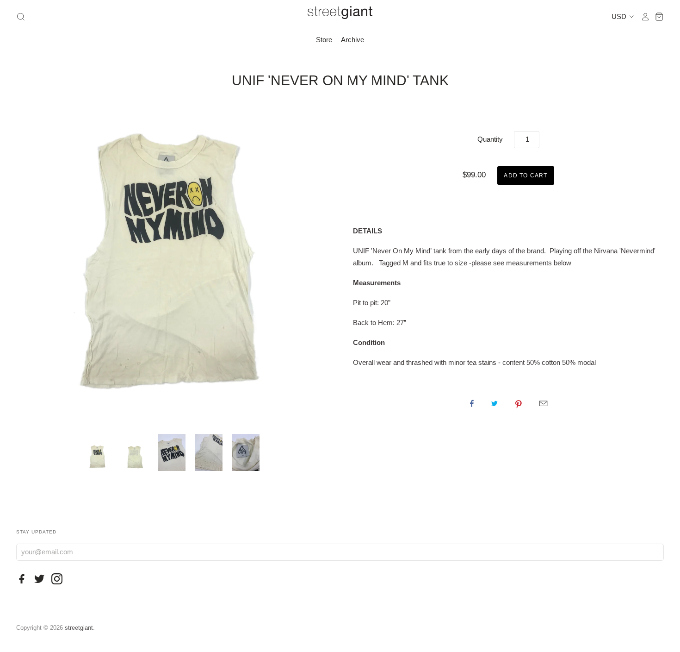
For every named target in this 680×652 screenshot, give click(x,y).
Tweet (494, 403)
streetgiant (79, 627)
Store (324, 40)
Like (472, 403)
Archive (352, 40)
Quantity (490, 139)
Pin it (518, 403)
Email (543, 403)
